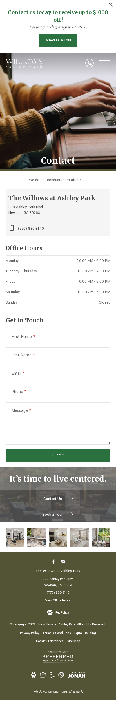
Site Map (73, 641)
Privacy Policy (29, 633)
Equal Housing (85, 633)
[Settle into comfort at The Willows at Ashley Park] (36, 537)
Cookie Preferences (49, 641)
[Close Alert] (110, 6)
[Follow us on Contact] (62, 561)
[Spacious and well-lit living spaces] (79, 537)
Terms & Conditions (57, 633)
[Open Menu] (104, 62)
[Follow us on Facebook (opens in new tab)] (53, 561)
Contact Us (53, 498)
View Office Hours (58, 600)
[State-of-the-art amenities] (15, 537)
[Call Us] (89, 63)
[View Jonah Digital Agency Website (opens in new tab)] (76, 676)
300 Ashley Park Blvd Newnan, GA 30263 (58, 582)
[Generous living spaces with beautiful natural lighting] (58, 537)
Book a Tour (53, 514)
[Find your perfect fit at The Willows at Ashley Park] (101, 537)
